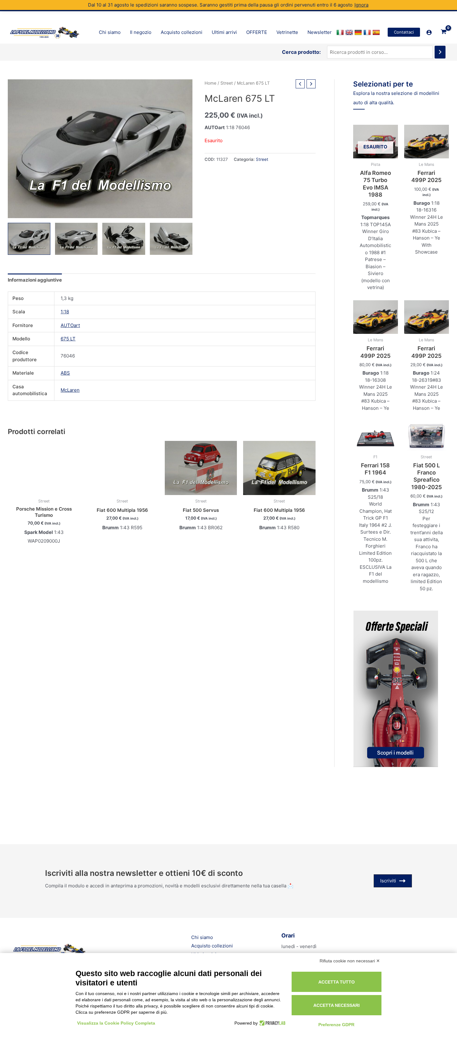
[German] (358, 32)
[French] (367, 32)
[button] (404, 32)
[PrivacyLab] (271, 1023)
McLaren (70, 390)
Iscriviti (388, 881)
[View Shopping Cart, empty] (443, 32)
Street (226, 83)
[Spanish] (376, 32)
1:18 (65, 312)
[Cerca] (440, 52)
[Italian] (340, 32)
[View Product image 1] (29, 239)
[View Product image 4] (171, 239)
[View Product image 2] (76, 239)
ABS (65, 373)
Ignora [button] (361, 5)
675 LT (68, 339)
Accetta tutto (336, 981)
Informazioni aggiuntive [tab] (35, 280)
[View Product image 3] (123, 239)
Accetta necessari (336, 1005)
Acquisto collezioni (212, 946)
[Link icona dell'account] (429, 32)
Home (210, 83)
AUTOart (70, 325)
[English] (349, 32)
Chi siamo (202, 937)
